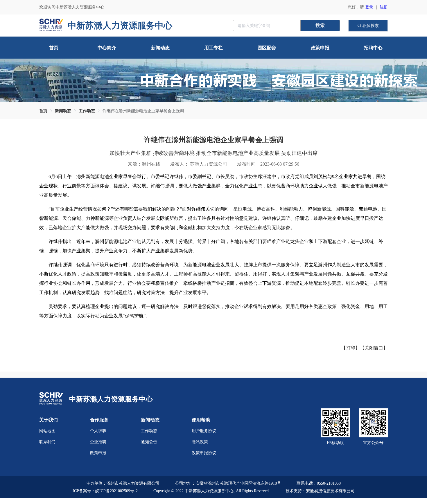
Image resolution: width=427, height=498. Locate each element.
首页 (53, 47)
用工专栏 (213, 47)
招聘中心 (373, 47)
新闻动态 (160, 47)
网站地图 (47, 431)
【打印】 (350, 347)
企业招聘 (98, 442)
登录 (369, 7)
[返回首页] (51, 399)
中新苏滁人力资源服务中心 (111, 399)
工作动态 (87, 111)
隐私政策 (200, 442)
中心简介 (107, 47)
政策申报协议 (204, 453)
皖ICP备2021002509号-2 (116, 491)
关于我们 (48, 419)
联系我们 (47, 442)
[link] (43, 111)
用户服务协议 (204, 431)
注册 (384, 7)
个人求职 (98, 431)
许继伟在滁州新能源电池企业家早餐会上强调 (143, 111)
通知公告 (149, 442)
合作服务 (99, 419)
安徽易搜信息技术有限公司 (330, 491)
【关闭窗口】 (374, 347)
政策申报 (320, 47)
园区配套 (266, 47)
